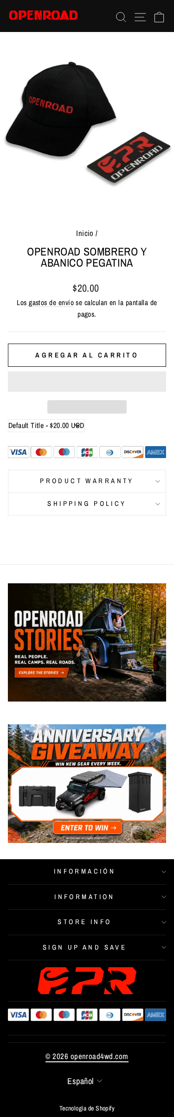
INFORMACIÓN (85, 871)
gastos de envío (51, 302)
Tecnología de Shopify (87, 1108)
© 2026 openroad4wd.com (86, 1056)
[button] (87, 381)
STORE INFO (84, 921)
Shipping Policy (86, 503)
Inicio (85, 233)
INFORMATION (84, 896)
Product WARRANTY (87, 480)
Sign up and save (85, 947)
